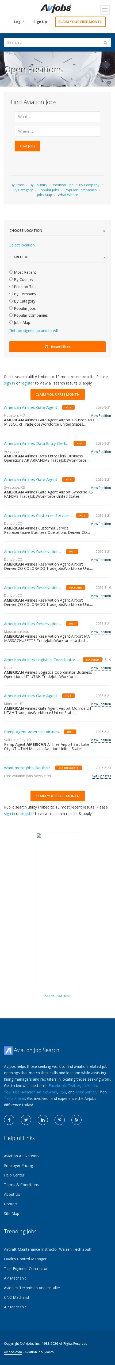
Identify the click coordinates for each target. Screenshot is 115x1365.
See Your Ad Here (57, 996)
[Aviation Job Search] (55, 8)
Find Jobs (27, 146)
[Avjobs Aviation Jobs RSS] (76, 1120)
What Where (68, 194)
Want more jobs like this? (27, 767)
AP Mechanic (15, 1278)
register (27, 383)
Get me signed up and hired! (33, 330)
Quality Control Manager (25, 1258)
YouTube (12, 1092)
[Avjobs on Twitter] (26, 1120)
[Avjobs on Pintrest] (60, 1120)
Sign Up (40, 21)
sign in (9, 383)
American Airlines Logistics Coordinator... (41, 659)
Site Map (11, 1213)
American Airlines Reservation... (32, 551)
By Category (23, 189)
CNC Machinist (16, 1297)
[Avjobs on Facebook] (9, 1120)
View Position (101, 415)
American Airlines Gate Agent (30, 407)
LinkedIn (89, 1085)
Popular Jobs (49, 189)
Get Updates (101, 776)
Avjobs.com (13, 1352)
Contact (11, 1203)
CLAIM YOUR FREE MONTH (80, 21)
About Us (12, 1194)
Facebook (57, 1085)
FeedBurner (86, 1092)
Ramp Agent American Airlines (31, 731)
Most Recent (24, 272)
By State (17, 184)
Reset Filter (60, 346)
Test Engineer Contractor (26, 1268)
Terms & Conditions (21, 1184)
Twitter (74, 1085)
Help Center (14, 1175)
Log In (19, 21)
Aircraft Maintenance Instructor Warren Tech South (48, 1249)
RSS (62, 1092)
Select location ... (23, 245)
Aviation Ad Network (39, 1092)
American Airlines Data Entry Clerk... (36, 443)
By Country (38, 184)
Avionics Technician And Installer (32, 1287)
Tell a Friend (14, 1098)
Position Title (63, 184)
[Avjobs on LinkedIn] (43, 1120)
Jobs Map (44, 194)
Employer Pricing (18, 1165)
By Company (89, 184)
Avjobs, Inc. (31, 1343)
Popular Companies (81, 189)
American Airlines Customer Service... (37, 515)
